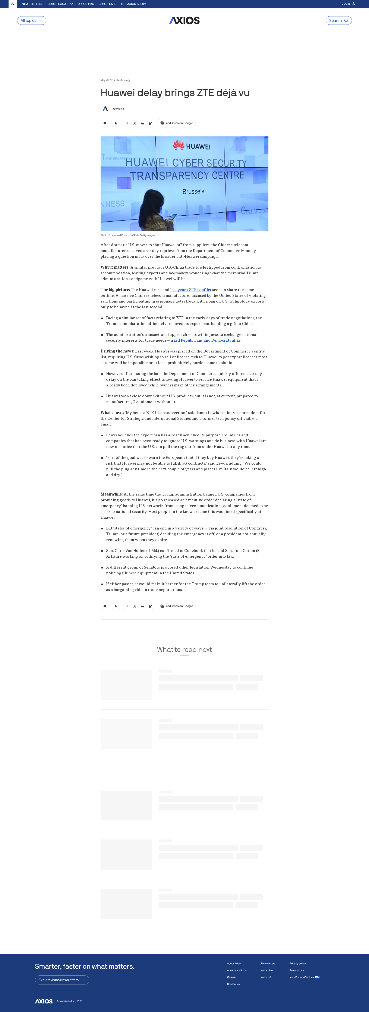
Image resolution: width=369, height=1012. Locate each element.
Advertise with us (237, 970)
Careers (231, 977)
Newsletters (32, 4)
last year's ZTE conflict (190, 290)
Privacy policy (298, 963)
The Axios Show (133, 4)
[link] (104, 123)
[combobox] (61, 4)
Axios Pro (86, 4)
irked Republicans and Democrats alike (206, 340)
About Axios (234, 963)
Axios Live (108, 4)
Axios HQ (266, 977)
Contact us (233, 984)
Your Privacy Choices (302, 977)
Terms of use (297, 970)
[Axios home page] (13, 4)
